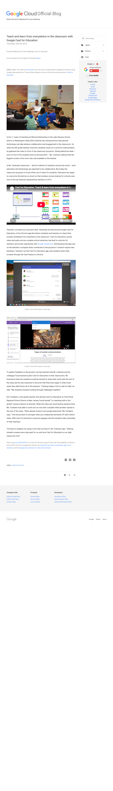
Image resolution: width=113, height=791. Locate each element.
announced (30, 70)
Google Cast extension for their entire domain (35, 448)
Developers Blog (60, 496)
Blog (38, 58)
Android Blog (34, 496)
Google (91, 519)
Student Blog (11, 502)
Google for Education (17, 465)
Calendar (93, 91)
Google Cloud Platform (93, 100)
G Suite (92, 84)
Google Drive (92, 95)
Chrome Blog (35, 499)
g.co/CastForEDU (20, 442)
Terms (104, 519)
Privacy (98, 519)
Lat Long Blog (35, 502)
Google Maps (92, 98)
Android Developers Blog (63, 502)
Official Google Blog (13, 496)
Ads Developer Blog (61, 499)
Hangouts (92, 89)
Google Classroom (45, 244)
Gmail (93, 87)
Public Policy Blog (13, 499)
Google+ (93, 93)
